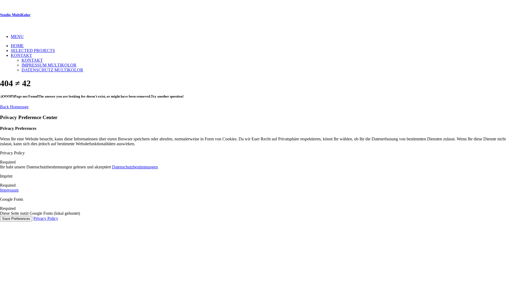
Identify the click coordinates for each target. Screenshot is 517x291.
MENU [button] (17, 36)
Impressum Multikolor (49, 65)
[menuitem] (264, 36)
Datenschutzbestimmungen (135, 167)
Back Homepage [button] (14, 107)
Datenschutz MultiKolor (52, 70)
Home (17, 45)
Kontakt (21, 55)
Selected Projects (33, 50)
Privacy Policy (45, 218)
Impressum (9, 190)
